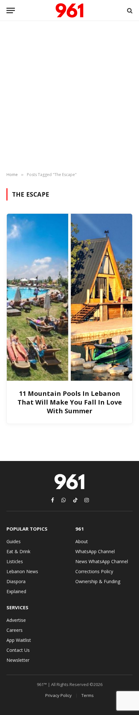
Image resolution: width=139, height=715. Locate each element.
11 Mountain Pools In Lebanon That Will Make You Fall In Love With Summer (69, 402)
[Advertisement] (69, 96)
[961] (69, 10)
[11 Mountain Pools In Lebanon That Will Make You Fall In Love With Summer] (69, 297)
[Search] (129, 10)
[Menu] (10, 10)
